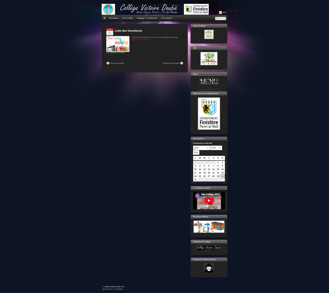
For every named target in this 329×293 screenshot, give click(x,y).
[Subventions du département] (209, 113)
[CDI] (209, 59)
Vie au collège (127, 18)
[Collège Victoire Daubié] (155, 13)
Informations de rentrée (140, 40)
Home (104, 18)
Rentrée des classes (171, 63)
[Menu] (209, 81)
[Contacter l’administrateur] (209, 268)
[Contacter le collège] (209, 248)
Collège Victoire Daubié (112, 286)
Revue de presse (117, 63)
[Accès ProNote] (209, 34)
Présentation (113, 18)
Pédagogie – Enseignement (147, 18)
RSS (224, 12)
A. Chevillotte (112, 52)
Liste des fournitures (128, 30)
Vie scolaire (121, 52)
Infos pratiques (166, 18)
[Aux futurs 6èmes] (209, 226)
